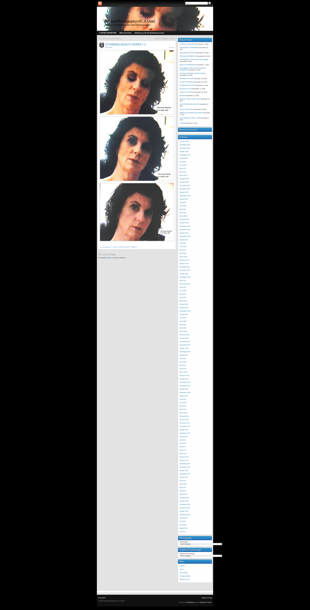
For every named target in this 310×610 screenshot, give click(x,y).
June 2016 (182, 484)
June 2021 (182, 291)
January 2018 (184, 419)
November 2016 (184, 467)
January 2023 (184, 263)
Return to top (207, 598)
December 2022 (184, 267)
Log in (181, 569)
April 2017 (182, 450)
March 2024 (183, 216)
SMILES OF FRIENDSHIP (187, 65)
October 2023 (183, 233)
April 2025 (182, 172)
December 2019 (184, 341)
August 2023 (183, 240)
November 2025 (184, 148)
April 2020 (182, 328)
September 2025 (184, 155)
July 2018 (182, 399)
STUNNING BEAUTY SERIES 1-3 (128, 247)
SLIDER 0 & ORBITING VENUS (164, 39)
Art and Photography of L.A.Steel (130, 21)
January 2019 (184, 379)
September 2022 (184, 277)
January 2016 (184, 501)
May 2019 (182, 365)
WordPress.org (184, 579)
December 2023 (184, 226)
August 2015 (183, 518)
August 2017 (183, 436)
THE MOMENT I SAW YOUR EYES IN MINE (193, 59)
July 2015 (182, 521)
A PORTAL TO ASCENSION (188, 44)
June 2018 (182, 403)
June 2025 (182, 165)
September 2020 (184, 311)
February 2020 (184, 335)
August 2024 (183, 199)
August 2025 (183, 158)
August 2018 (183, 396)
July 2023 (182, 243)
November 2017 (184, 426)
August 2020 (183, 314)
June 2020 (182, 321)
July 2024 (182, 202)
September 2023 (184, 236)
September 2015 (184, 514)
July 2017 (182, 440)
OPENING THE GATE (186, 78)
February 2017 (184, 457)
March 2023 (183, 257)
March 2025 (183, 175)
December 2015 (184, 504)
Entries (183, 573)
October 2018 (183, 389)
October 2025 (183, 151)
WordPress (190, 602)
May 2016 (182, 487)
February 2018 (184, 416)
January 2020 (184, 338)
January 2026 (184, 141)
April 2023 (182, 253)
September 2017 (184, 433)
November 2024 (184, 189)
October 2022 (183, 274)
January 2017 (184, 460)
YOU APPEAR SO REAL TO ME (189, 118)
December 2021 (184, 284)
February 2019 (184, 375)
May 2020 (182, 324)
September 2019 (184, 352)
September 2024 (184, 196)
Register (182, 566)
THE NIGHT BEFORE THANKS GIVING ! (192, 73)
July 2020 (182, 318)
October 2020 (183, 308)
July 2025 (182, 162)
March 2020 (183, 331)
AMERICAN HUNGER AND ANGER (191, 113)
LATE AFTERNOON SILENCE (189, 104)
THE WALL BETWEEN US (188, 56)
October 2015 (183, 511)
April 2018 (182, 409)
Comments (184, 576)
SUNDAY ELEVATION (186, 92)
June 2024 (182, 206)
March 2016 (183, 494)
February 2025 (184, 179)
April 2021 (182, 297)
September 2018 (184, 392)
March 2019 (183, 372)
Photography (183, 542)
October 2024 (183, 192)
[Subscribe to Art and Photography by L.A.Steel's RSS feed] (100, 3)
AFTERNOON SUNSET (187, 85)
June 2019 (182, 362)
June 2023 (182, 246)
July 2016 (182, 481)
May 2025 (182, 168)
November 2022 (184, 270)
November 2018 (184, 386)
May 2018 (182, 406)
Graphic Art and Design (187, 554)
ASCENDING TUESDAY (187, 53)
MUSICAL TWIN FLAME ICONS (189, 99)
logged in (110, 258)
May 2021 (182, 294)
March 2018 (183, 413)
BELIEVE (182, 95)
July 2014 (182, 531)
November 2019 (184, 345)
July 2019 (182, 358)
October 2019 (183, 348)
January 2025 (184, 182)
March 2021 (183, 301)
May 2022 (182, 280)
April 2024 (182, 213)
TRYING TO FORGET (186, 82)
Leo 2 (172, 47)
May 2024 (182, 209)
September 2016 (184, 474)
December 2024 (184, 185)
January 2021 (184, 304)
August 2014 (183, 528)
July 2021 (182, 287)
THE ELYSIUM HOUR (186, 109)
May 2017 (182, 447)
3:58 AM (182, 123)
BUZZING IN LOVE (185, 89)
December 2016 (184, 464)
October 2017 (183, 430)
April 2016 (182, 491)
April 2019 (182, 369)
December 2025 (184, 145)
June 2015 (182, 525)
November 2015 (184, 508)
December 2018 (184, 382)
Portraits (110, 47)
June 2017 (182, 443)
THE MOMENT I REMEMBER (189, 47)
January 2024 (184, 223)
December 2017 (184, 423)
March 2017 (183, 453)
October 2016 (183, 470)
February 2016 (184, 498)
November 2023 (184, 229)
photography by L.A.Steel (110, 247)
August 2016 (183, 477)
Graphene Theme (206, 602)
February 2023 (184, 260)
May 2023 (182, 250)
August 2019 (183, 355)
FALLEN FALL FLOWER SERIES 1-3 (110, 39)
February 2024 (184, 219)
